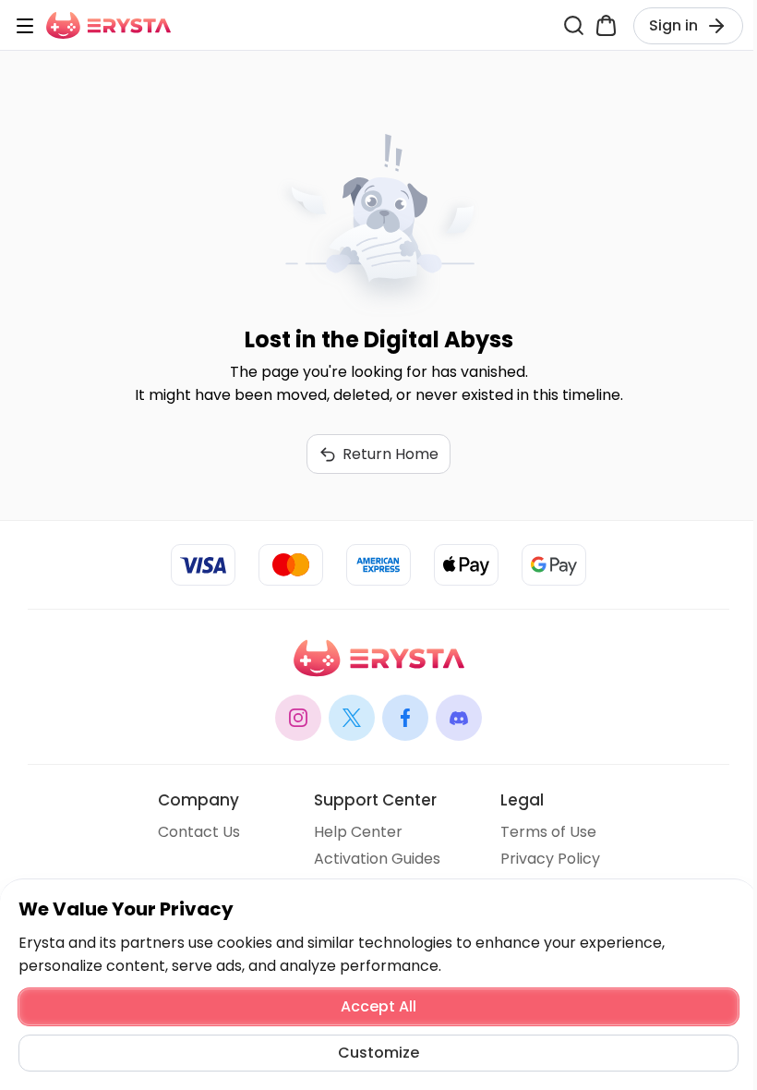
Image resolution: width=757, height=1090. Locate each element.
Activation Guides (377, 858)
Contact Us (199, 831)
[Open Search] (574, 25)
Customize (378, 1052)
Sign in (673, 25)
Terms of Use (548, 831)
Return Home (390, 454)
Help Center (358, 831)
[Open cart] (606, 25)
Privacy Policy (550, 858)
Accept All (378, 1006)
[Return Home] (108, 25)
